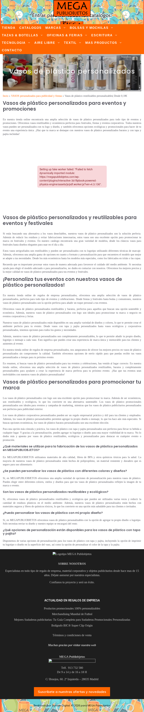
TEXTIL (70, 42)
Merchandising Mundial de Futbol (72, 614)
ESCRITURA (102, 35)
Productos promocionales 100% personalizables (72, 608)
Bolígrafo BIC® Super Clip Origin (72, 625)
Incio (5, 95)
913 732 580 (75, 22)
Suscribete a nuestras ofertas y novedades (72, 692)
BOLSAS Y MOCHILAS (89, 27)
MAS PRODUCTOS (101, 42)
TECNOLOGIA (14, 42)
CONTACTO (12, 50)
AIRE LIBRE (44, 42)
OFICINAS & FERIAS (65, 35)
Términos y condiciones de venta (72, 635)
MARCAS (53, 27)
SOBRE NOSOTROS (72, 563)
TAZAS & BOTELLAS (20, 35)
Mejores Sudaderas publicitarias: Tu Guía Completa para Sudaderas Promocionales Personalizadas (72, 619)
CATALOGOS (30, 27)
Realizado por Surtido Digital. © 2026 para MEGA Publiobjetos (72, 705)
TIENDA (9, 27)
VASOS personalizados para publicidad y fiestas (36, 95)
